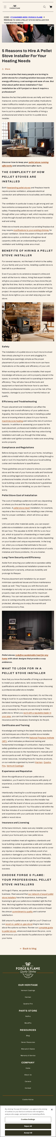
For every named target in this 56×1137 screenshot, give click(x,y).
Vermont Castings (15, 766)
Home (6, 17)
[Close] (52, 1109)
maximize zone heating (12, 421)
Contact (28, 1088)
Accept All (28, 1133)
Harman (39, 762)
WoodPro (28, 1023)
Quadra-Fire (28, 1004)
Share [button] (7, 69)
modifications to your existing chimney (31, 230)
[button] (5, 6)
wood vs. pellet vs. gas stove (18, 924)
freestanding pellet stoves (19, 188)
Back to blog (29, 948)
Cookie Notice (28, 1099)
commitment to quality (22, 912)
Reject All (28, 1126)
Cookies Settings (28, 1119)
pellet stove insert (22, 508)
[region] (28, 1121)
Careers (28, 1081)
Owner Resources (28, 1042)
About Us (28, 1075)
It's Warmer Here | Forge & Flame (26, 17)
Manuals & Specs (28, 1049)
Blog (28, 1036)
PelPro (28, 1016)
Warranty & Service (28, 1055)
